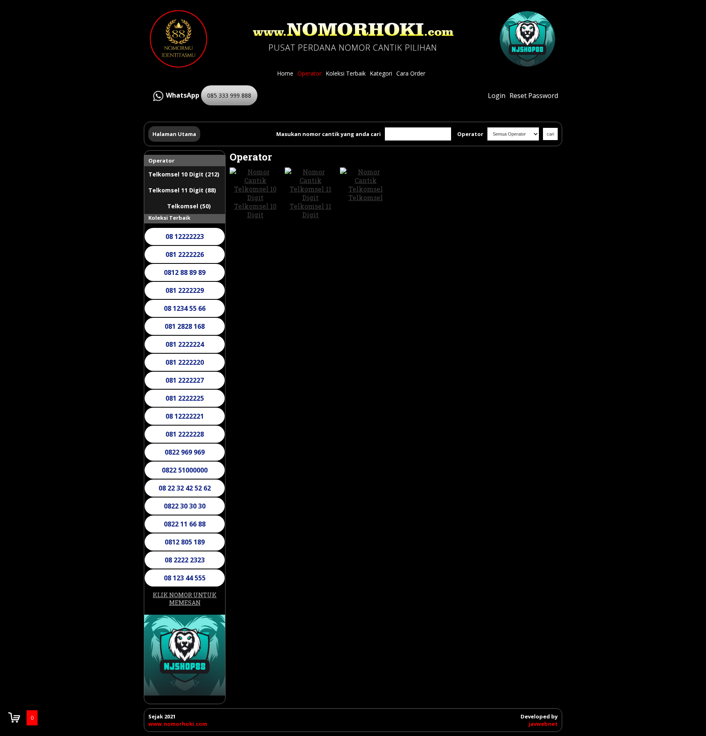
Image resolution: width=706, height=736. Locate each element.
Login (496, 95)
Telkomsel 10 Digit (255, 210)
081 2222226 (184, 254)
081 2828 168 (185, 326)
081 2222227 (184, 380)
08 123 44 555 (185, 577)
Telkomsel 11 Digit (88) (182, 190)
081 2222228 (184, 434)
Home (285, 73)
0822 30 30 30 (185, 506)
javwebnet (543, 723)
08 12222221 (184, 416)
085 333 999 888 (229, 95)
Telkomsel (366, 197)
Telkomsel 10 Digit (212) (183, 174)
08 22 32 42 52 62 (185, 488)
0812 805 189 (185, 542)
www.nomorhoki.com (177, 723)
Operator (309, 73)
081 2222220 (184, 362)
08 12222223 (184, 236)
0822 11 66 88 (185, 524)
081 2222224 (184, 344)
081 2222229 (184, 290)
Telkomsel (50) (189, 206)
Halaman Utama (174, 134)
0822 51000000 (185, 470)
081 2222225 (184, 398)
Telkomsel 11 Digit (310, 210)
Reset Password (533, 95)
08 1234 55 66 (185, 308)
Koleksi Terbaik (346, 73)
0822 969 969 (185, 452)
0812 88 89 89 (185, 272)
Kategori (381, 73)
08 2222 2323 (185, 559)
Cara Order (410, 73)
